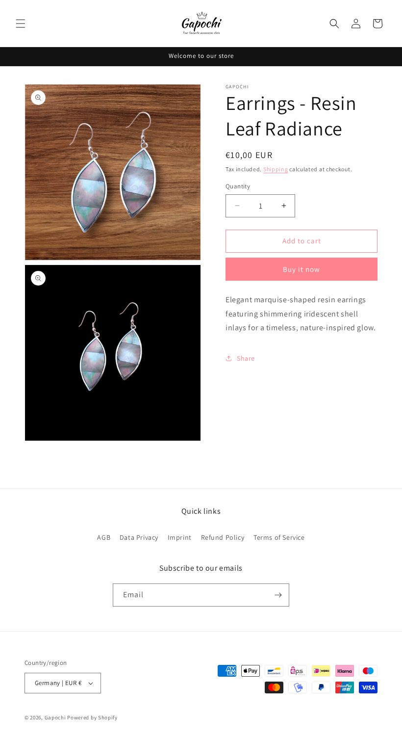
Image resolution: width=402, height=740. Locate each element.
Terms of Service (279, 537)
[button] (20, 23)
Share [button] (246, 358)
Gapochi (55, 717)
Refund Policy (223, 537)
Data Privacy (139, 537)
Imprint (180, 537)
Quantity (238, 186)
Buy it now (301, 269)
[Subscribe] (278, 595)
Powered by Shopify (92, 717)
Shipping (275, 169)
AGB (103, 537)
